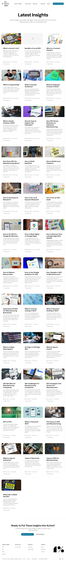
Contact (42, 551)
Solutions (4, 554)
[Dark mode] (62, 559)
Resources (35, 3)
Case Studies (31, 549)
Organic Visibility (18, 3)
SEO (3, 549)
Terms (24, 558)
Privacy (28, 558)
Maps (3, 551)
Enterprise (43, 3)
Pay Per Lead (28, 3)
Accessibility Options (43, 558)
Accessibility (34, 558)
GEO (3, 547)
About (48, 3)
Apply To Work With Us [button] (58, 3)
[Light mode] (60, 559)
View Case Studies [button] (40, 534)
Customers (30, 547)
